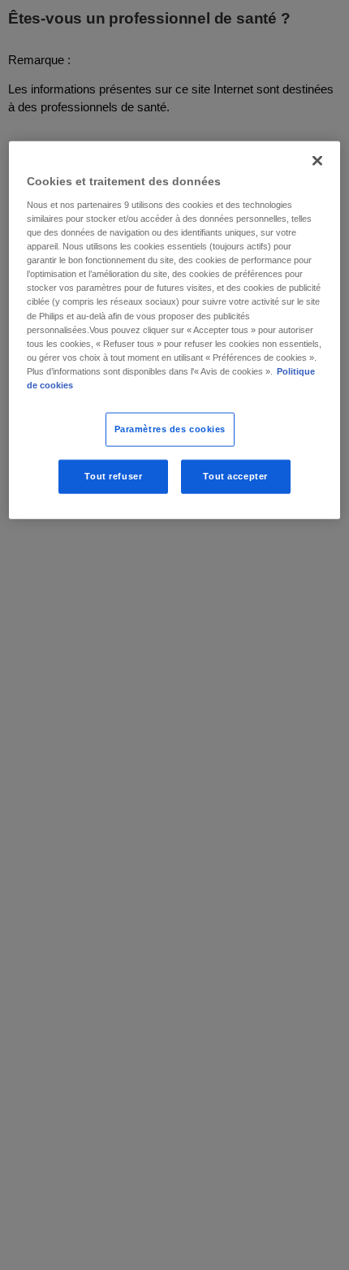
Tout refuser (113, 475)
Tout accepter (235, 475)
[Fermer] (317, 161)
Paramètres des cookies (170, 429)
